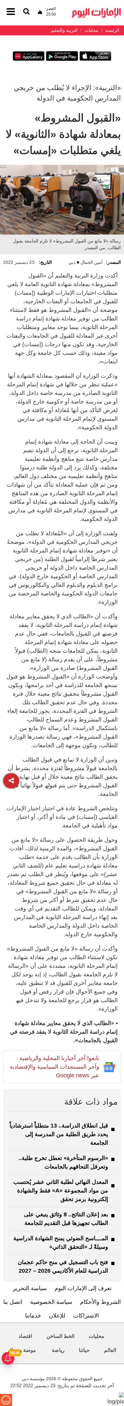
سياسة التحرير (30, 1288)
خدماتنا (33, 1315)
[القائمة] (26, 12)
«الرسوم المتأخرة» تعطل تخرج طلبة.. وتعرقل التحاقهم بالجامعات (63, 1162)
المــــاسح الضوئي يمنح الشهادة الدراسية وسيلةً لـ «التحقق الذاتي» (60, 1242)
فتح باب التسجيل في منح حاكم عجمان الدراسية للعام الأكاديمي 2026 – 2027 (63, 1266)
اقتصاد (25, 1336)
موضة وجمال (22, 1350)
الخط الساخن (60, 1336)
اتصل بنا (12, 1302)
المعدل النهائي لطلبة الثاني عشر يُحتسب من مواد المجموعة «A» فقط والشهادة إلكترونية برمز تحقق (60, 1190)
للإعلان (57, 1315)
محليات (96, 1336)
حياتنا (84, 1350)
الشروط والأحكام (100, 1302)
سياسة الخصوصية (51, 1302)
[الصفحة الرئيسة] (96, 9)
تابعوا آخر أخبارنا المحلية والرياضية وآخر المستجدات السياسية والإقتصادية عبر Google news (54, 1067)
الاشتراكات (86, 1315)
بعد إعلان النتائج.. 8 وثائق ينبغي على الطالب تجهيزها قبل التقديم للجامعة (66, 1218)
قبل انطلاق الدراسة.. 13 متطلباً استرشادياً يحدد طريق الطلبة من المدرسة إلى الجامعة (59, 1134)
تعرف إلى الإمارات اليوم (83, 1288)
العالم (110, 1350)
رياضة (58, 1350)
